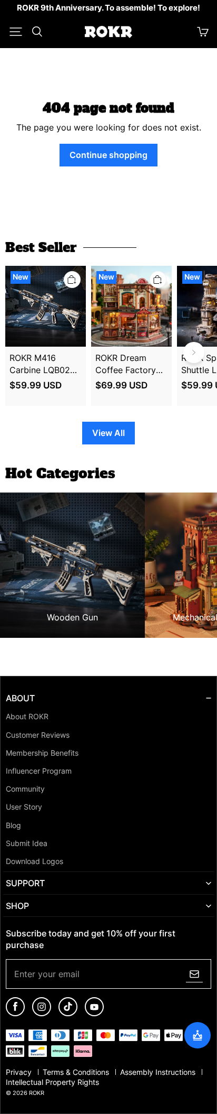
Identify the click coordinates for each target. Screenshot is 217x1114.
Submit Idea (26, 843)
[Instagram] (41, 1014)
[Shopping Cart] (203, 31)
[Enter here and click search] (36, 31)
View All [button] (108, 433)
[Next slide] (193, 352)
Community (25, 789)
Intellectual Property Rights (52, 1082)
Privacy (20, 1072)
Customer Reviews (38, 735)
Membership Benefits (42, 753)
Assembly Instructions (159, 1072)
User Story (24, 807)
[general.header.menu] (15, 31)
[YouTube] (94, 1014)
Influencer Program (39, 771)
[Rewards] (197, 1035)
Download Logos (34, 861)
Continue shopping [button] (108, 155)
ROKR (36, 1093)
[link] (108, 8)
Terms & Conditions (77, 1072)
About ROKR (27, 716)
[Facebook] (15, 1014)
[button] (15, 31)
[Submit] (194, 974)
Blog (13, 825)
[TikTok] (67, 1014)
